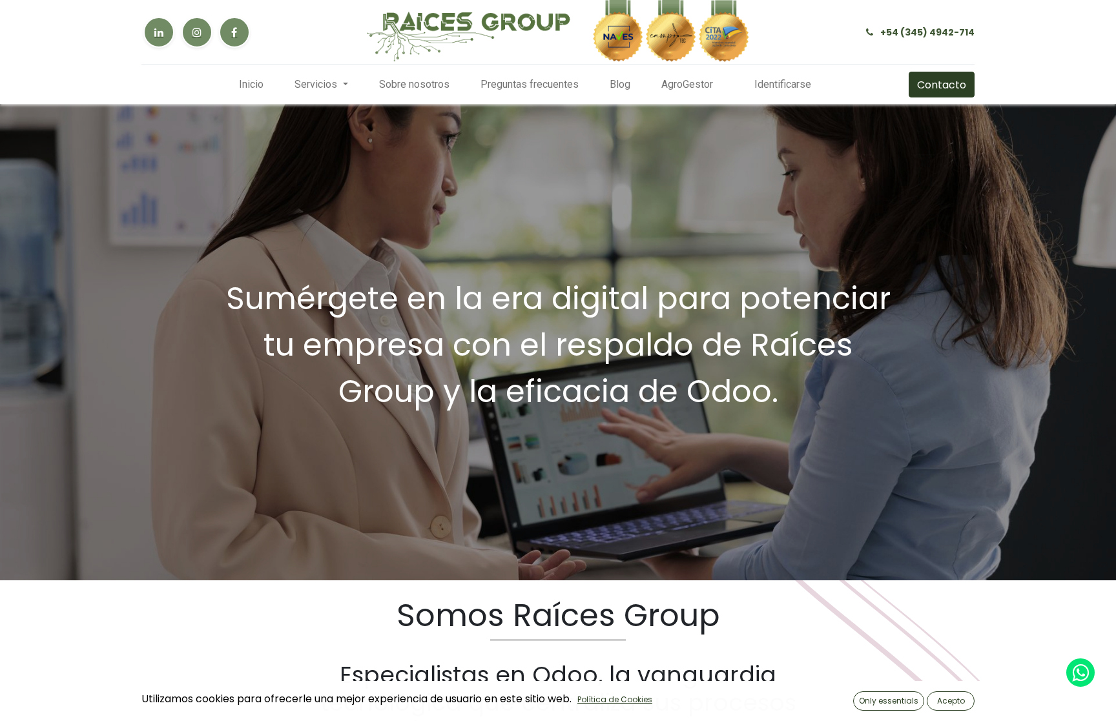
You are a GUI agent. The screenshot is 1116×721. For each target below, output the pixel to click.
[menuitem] (251, 84)
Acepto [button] (951, 700)
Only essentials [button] (888, 700)
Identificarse (782, 84)
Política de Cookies (614, 699)
